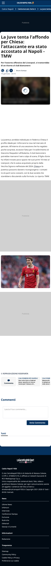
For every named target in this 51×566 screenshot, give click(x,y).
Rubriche (5, 520)
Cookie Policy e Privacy (11, 558)
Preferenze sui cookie (10, 561)
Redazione (6, 539)
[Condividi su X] (11, 70)
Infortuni (5, 507)
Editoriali (5, 523)
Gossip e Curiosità (9, 527)
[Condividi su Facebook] (7, 70)
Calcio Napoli (8, 9)
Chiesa (37, 166)
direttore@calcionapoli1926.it (13, 489)
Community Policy (9, 554)
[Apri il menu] (3, 2)
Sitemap (5, 551)
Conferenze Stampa (10, 514)
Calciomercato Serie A (27, 9)
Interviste (5, 511)
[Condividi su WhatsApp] (2, 70)
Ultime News (7, 504)
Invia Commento (37, 422)
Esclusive (5, 517)
